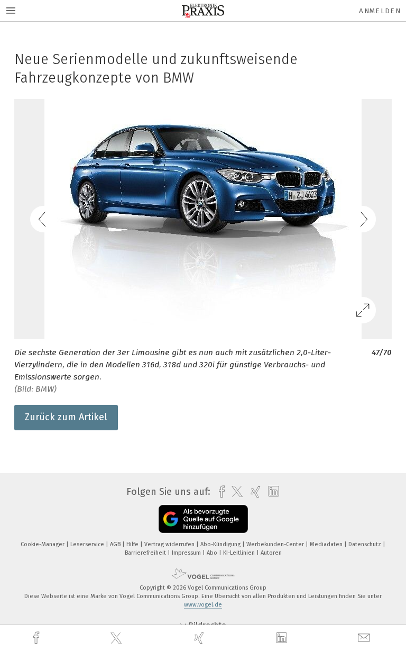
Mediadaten (327, 544)
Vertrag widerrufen (170, 544)
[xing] (200, 638)
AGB (116, 544)
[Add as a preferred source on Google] (203, 519)
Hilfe (133, 544)
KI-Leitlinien (239, 552)
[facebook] (37, 638)
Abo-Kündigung (221, 544)
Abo (213, 552)
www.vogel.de (203, 604)
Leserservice (88, 544)
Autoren (271, 552)
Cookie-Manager (43, 544)
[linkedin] (283, 638)
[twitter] (117, 638)
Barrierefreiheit (146, 552)
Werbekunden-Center (276, 544)
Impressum (187, 552)
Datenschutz (365, 544)
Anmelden (380, 10)
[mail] (365, 638)
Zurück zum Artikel (66, 417)
